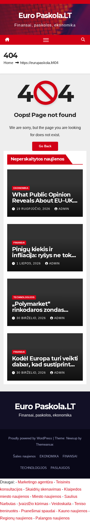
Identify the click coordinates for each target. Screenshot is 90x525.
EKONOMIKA (20, 188)
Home (8, 63)
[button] (83, 40)
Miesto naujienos (46, 496)
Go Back (45, 146)
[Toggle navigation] (46, 40)
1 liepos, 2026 (29, 263)
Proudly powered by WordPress (30, 438)
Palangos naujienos (53, 518)
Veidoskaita (61, 504)
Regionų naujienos (16, 518)
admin (64, 209)
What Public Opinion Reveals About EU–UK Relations (42, 200)
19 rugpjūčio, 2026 (34, 209)
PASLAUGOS (60, 468)
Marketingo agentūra (35, 482)
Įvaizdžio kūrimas (33, 504)
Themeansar (44, 444)
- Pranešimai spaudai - (38, 511)
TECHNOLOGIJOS (24, 297)
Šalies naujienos (24, 456)
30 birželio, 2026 (32, 318)
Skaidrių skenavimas (43, 489)
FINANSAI (19, 242)
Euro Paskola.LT (45, 15)
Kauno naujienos (72, 511)
